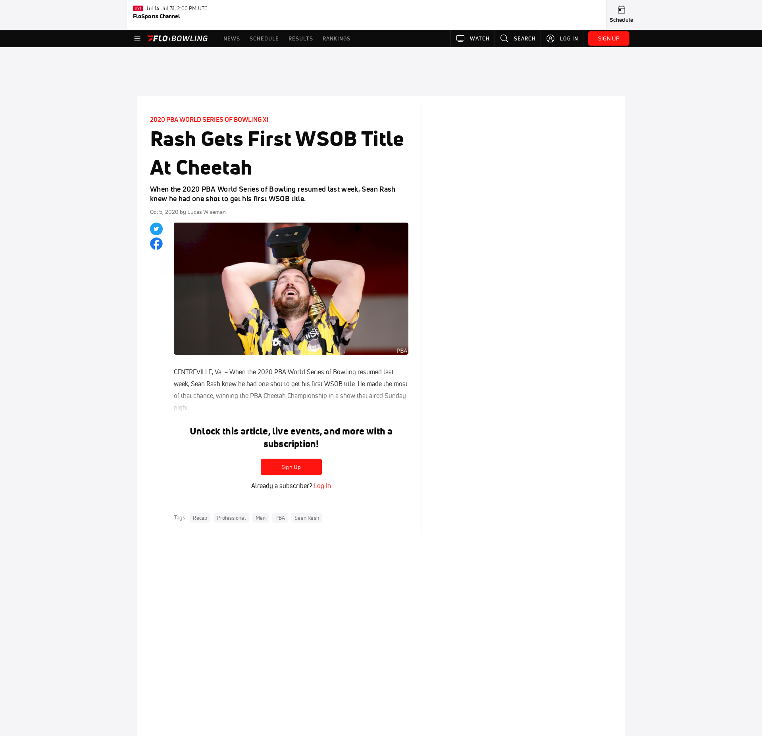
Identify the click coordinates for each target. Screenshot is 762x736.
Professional (231, 518)
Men (261, 518)
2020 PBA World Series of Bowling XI (209, 119)
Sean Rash (306, 518)
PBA (280, 518)
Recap (200, 518)
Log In (321, 486)
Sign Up (291, 467)
